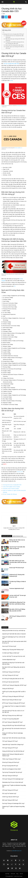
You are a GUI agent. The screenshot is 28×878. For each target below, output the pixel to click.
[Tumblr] (23, 864)
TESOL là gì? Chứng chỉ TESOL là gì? (11, 759)
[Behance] (4, 860)
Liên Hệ (21, 873)
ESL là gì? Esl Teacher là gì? (9, 793)
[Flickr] (23, 860)
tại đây (11, 80)
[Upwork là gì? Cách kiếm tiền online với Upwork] (5, 548)
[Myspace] (11, 864)
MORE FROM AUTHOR (18, 536)
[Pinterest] (15, 864)
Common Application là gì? (16, 588)
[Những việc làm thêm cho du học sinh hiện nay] (5, 541)
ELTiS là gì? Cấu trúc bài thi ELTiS (10, 682)
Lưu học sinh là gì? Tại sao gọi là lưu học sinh (13, 656)
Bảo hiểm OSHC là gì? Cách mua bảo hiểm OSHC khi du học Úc (17, 562)
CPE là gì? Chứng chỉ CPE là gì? (10, 790)
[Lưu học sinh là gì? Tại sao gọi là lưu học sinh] (5, 597)
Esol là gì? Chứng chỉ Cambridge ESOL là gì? (13, 803)
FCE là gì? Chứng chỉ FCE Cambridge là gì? (12, 779)
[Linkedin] (7, 864)
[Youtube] (19, 868)
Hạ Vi (4, 13)
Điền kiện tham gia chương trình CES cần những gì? (15, 39)
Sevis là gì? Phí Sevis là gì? (16, 567)
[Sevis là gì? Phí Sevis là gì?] (5, 569)
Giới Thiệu (7, 873)
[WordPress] (16, 868)
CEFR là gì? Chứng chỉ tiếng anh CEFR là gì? (13, 696)
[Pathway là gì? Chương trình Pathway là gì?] (5, 576)
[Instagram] (4, 864)
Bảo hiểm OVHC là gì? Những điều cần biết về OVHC (13, 667)
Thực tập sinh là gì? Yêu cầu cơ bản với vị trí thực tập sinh (13, 711)
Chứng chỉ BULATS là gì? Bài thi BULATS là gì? (13, 725)
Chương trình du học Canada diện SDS (12, 484)
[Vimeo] (12, 868)
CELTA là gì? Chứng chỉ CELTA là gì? (11, 672)
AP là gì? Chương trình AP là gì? (10, 765)
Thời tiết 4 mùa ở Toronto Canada (11, 488)
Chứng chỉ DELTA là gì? (8, 688)
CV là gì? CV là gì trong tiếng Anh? (10, 719)
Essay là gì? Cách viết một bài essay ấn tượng (13, 738)
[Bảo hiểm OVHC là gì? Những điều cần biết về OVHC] (5, 610)
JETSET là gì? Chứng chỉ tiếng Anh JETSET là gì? (14, 685)
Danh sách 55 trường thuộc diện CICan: (15, 45)
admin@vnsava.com (16, 850)
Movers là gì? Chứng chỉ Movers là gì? (11, 699)
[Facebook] (19, 860)
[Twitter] (8, 868)
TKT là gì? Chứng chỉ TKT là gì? (10, 741)
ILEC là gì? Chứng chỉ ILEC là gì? (10, 675)
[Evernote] (15, 860)
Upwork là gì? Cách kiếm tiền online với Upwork (14, 634)
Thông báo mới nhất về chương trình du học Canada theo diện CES (15, 42)
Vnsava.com (20, 471)
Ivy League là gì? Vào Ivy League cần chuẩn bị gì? (13, 706)
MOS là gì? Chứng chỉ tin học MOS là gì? (12, 715)
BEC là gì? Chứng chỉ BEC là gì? (10, 800)
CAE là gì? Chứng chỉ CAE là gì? (10, 775)
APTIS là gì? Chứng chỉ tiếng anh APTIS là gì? (13, 703)
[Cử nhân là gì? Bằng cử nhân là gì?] (5, 583)
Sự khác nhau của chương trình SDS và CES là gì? (15, 47)
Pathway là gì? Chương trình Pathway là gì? (13, 649)
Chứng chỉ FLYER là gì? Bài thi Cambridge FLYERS (12, 733)
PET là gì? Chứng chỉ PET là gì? (10, 748)
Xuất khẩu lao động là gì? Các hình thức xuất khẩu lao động (13, 663)
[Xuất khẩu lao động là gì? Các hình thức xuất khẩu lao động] (5, 603)
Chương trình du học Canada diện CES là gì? (13, 34)
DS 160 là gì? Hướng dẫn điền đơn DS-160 (13, 678)
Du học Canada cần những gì (10, 494)
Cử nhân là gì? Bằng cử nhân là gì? (10, 653)
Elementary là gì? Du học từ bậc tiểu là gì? (12, 782)
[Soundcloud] (19, 864)
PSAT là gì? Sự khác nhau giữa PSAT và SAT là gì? (13, 692)
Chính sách (13, 873)
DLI (15, 286)
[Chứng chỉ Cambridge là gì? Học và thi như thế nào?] (5, 555)
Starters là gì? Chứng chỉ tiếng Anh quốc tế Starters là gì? (12, 755)
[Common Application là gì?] (5, 590)
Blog (6, 5)
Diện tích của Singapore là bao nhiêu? (11, 769)
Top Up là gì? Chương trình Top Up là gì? (12, 772)
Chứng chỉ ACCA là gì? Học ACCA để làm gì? (13, 751)
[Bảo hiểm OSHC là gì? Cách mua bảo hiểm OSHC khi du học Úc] (5, 562)
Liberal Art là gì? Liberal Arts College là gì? (13, 744)
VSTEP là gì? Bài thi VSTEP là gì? (10, 796)
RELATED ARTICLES (6, 536)
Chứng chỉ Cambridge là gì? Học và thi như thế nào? (13, 637)
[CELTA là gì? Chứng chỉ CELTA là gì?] (5, 617)
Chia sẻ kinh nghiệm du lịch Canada (11, 486)
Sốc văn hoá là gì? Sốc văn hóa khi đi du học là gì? (13, 729)
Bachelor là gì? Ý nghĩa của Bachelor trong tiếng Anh (14, 786)
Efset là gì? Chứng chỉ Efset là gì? (10, 762)
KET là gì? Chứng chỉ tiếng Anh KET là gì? (12, 722)
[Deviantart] (11, 860)
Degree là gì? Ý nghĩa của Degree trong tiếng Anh (13, 807)
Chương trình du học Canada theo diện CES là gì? (15, 36)
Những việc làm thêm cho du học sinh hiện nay (13, 630)
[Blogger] (7, 860)
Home (2, 5)
